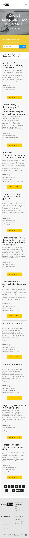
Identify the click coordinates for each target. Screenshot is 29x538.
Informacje (18, 519)
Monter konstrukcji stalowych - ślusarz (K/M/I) (11, 196)
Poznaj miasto (19, 521)
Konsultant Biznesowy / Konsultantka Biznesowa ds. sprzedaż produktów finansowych (14, 241)
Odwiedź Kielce (20, 523)
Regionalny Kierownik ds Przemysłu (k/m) (14, 406)
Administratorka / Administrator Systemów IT (14, 284)
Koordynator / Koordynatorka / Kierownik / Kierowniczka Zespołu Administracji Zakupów (13, 109)
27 (13, 490)
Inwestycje (18, 510)
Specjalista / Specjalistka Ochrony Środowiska (12, 65)
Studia (17, 508)
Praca (17, 507)
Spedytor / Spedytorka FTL (13, 324)
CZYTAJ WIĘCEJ (13, 97)
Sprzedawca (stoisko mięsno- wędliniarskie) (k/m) (13, 447)
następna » (19, 490)
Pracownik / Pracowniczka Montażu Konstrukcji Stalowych (13, 155)
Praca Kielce (12, 28)
